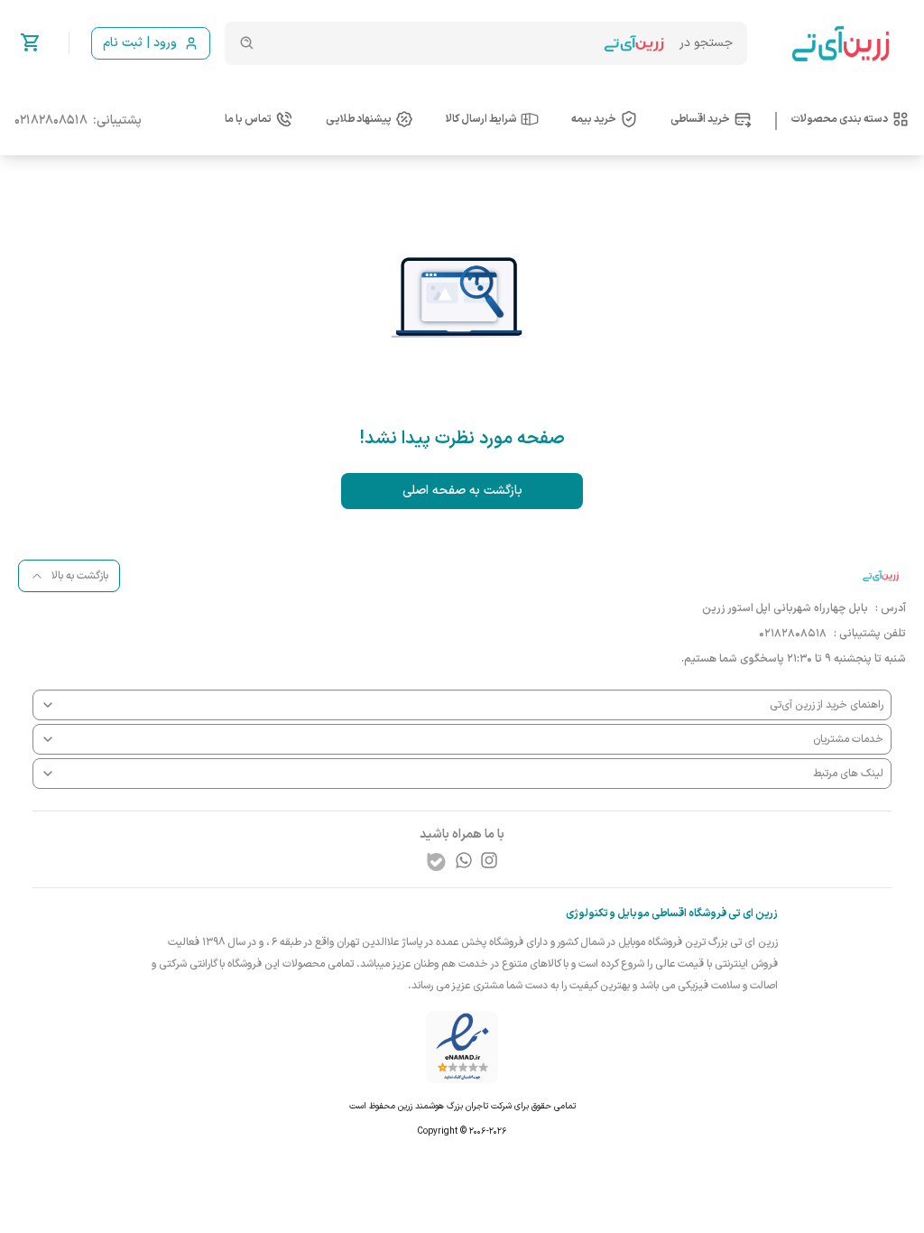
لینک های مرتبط (848, 773)
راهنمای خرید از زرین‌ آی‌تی (826, 705)
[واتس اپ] (464, 860)
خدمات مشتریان (848, 739)
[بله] (437, 862)
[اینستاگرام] (489, 860)
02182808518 (51, 121)
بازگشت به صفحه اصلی (462, 490)
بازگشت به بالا (79, 576)
